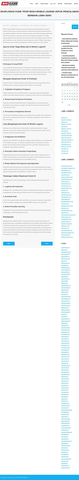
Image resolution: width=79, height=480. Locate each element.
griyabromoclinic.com (67, 237)
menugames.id (65, 372)
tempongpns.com (66, 170)
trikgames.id (64, 283)
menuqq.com (64, 153)
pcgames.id (64, 316)
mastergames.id (65, 405)
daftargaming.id (65, 423)
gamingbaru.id (65, 412)
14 (72, 93)
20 (69, 96)
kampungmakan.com (67, 179)
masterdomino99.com (67, 139)
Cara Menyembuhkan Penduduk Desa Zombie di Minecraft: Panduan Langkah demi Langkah (69, 59)
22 (74, 96)
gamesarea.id (65, 394)
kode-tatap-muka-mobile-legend (40, 25)
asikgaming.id (65, 352)
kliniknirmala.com (66, 217)
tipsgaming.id (65, 290)
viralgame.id (64, 463)
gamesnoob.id (65, 434)
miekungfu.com (65, 192)
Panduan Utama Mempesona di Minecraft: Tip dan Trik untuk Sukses (69, 75)
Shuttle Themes (12, 477)
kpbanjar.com (65, 212)
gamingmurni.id (65, 330)
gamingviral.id (65, 414)
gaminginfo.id (65, 325)
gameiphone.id (65, 256)
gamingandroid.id (66, 296)
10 (62, 93)
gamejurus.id (64, 385)
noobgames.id (65, 450)
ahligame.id (64, 399)
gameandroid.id (65, 254)
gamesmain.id (65, 361)
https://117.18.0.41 (66, 133)
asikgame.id (64, 401)
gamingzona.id (65, 343)
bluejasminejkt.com (66, 188)
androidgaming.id (66, 252)
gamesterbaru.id (65, 274)
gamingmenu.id (65, 334)
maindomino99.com (66, 135)
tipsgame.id (64, 323)
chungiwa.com (65, 203)
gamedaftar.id (65, 454)
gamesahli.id (64, 363)
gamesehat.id (65, 456)
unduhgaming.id (65, 419)
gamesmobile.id (65, 269)
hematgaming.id (65, 365)
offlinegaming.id (65, 310)
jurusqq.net (64, 126)
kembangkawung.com (67, 201)
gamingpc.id (64, 294)
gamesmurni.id (65, 356)
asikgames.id (64, 381)
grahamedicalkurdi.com (67, 232)
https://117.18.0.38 (66, 137)
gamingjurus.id (65, 332)
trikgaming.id (64, 292)
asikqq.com (64, 117)
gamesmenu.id (65, 354)
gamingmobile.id (65, 287)
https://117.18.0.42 (66, 128)
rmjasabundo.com (66, 197)
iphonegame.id (65, 301)
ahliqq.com (64, 122)
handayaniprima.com (67, 177)
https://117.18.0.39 (66, 124)
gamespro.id (64, 436)
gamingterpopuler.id (66, 432)
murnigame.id (65, 392)
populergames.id (65, 445)
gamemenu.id (65, 387)
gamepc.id (64, 261)
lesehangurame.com (66, 166)
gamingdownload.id (66, 410)
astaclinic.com (65, 228)
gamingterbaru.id (65, 298)
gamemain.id (64, 383)
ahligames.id (64, 376)
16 (77, 93)
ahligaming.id (65, 370)
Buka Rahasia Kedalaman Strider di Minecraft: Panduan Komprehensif (69, 41)
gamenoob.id (64, 443)
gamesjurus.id (65, 358)
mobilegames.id (65, 267)
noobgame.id (64, 461)
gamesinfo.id (64, 265)
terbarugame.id (65, 318)
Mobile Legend (25, 25)
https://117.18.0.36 (66, 119)
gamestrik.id (64, 281)
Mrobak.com (64, 190)
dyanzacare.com (65, 234)
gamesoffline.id (65, 272)
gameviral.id (64, 452)
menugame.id (65, 407)
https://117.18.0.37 (66, 142)
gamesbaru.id (65, 439)
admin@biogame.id (14, 25)
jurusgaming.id (65, 345)
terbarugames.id (65, 321)
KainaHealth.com (66, 221)
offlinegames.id (65, 263)
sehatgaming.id (65, 425)
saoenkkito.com (65, 174)
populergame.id (65, 467)
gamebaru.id (64, 447)
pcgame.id (64, 314)
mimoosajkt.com (65, 199)
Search (63, 23)
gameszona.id (65, 367)
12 (67, 93)
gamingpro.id (64, 416)
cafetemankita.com (66, 194)
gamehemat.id (65, 378)
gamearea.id (64, 396)
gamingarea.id (65, 341)
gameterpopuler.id (66, 459)
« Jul (69, 104)
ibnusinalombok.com (67, 230)
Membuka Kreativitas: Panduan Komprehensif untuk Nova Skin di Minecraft (69, 67)
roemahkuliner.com (66, 172)
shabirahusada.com (66, 223)
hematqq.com (65, 148)
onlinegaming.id (65, 312)
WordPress (25, 477)
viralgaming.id (65, 430)
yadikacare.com (65, 226)
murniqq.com (64, 151)
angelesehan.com (66, 186)
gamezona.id (64, 390)
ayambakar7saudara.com (68, 168)
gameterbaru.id (65, 278)
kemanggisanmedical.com (68, 214)
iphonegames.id (65, 258)
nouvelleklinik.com (66, 219)
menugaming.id (65, 347)
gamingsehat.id (65, 421)
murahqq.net (64, 131)
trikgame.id (64, 249)
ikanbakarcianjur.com (67, 206)
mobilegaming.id (65, 305)
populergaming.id (66, 427)
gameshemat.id (65, 374)
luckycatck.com (65, 181)
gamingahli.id (65, 338)
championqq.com (66, 144)
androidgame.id (65, 247)
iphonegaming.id (65, 303)
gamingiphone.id (65, 285)
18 (65, 96)
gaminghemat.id (65, 327)
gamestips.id (64, 276)
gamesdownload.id (66, 441)
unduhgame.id (65, 465)
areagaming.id (65, 350)
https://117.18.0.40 (66, 146)
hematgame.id (65, 403)
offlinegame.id (65, 307)
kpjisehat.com (65, 208)
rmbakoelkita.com (66, 183)
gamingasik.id (65, 336)
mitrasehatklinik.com (66, 210)
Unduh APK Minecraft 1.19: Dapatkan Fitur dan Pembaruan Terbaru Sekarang (69, 49)
